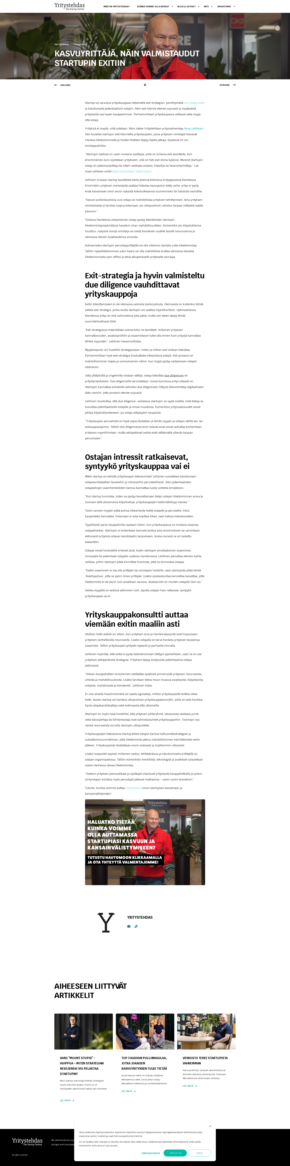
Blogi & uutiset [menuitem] (186, 6)
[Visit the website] (135, 926)
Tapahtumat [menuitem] (224, 6)
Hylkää (199, 1153)
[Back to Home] (69, 6)
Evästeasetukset (151, 1153)
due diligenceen (194, 103)
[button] (284, 1160)
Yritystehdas (61, 44)
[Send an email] (129, 926)
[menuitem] (118, 6)
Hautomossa (133, 788)
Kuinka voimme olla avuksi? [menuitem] (153, 6)
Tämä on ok (175, 1153)
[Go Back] (145, 85)
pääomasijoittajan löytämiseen (131, 171)
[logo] (27, 1142)
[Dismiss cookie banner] (210, 1127)
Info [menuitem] (206, 6)
